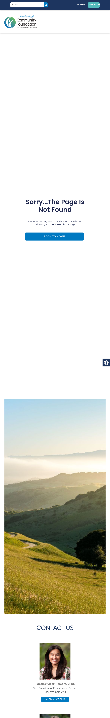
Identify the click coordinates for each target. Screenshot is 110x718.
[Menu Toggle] (105, 22)
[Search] (46, 4)
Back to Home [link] (54, 236)
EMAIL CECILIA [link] (57, 699)
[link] (106, 362)
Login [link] (81, 5)
